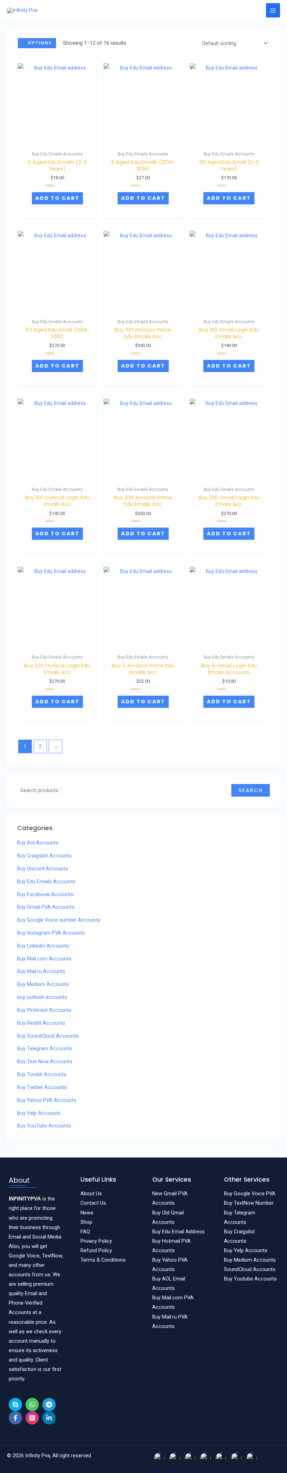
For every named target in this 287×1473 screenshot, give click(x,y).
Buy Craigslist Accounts (44, 855)
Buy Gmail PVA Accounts (46, 907)
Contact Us (93, 1203)
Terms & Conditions (103, 1260)
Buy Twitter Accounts (42, 1087)
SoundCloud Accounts (249, 1269)
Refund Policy (96, 1250)
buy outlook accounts (42, 997)
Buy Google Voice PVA (249, 1193)
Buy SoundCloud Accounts (47, 1036)
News (86, 1213)
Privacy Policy (96, 1241)
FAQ (85, 1231)
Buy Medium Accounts (43, 984)
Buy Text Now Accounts (44, 1061)
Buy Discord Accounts (42, 868)
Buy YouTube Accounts (44, 1126)
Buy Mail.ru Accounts (41, 971)
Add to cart (57, 198)
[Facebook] (15, 1417)
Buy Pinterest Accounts (44, 1010)
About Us (91, 1193)
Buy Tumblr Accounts (41, 1074)
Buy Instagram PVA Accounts (51, 933)
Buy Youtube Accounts (250, 1279)
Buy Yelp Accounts (39, 1113)
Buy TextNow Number (249, 1203)
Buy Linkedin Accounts (43, 946)
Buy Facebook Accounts (45, 894)
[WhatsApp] (32, 1404)
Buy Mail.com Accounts (44, 959)
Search (250, 790)
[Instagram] (32, 1417)
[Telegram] (49, 1404)
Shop (86, 1222)
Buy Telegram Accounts (44, 1048)
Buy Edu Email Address (178, 1231)
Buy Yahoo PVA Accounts (46, 1100)
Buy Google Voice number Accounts (58, 920)
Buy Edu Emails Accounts (46, 881)
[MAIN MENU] (273, 10)
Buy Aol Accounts (37, 843)
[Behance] (15, 1404)
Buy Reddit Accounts (41, 1023)
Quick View (57, 136)
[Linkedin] (49, 1417)
